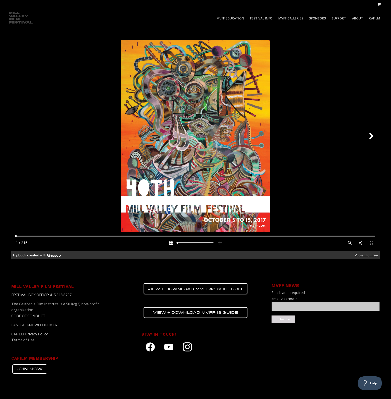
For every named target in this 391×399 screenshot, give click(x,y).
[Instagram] (187, 346)
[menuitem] (230, 18)
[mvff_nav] (21, 18)
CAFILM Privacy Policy (29, 334)
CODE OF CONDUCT (28, 315)
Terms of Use (22, 339)
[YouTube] (169, 346)
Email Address (284, 298)
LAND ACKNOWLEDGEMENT (35, 325)
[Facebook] (150, 346)
